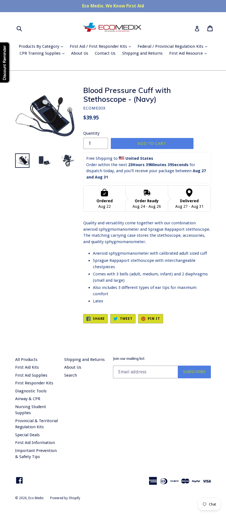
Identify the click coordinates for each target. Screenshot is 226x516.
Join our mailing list (128, 359)
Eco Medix (36, 498)
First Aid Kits (27, 367)
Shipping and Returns (142, 53)
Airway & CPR (27, 398)
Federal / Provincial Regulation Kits (174, 46)
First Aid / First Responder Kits (102, 46)
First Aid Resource (189, 53)
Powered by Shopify (65, 498)
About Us (79, 53)
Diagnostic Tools (31, 391)
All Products (26, 359)
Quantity (91, 133)
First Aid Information (35, 442)
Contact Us (105, 53)
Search (70, 375)
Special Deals (27, 434)
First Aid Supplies (31, 375)
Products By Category (42, 46)
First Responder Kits (34, 383)
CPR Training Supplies (43, 53)
